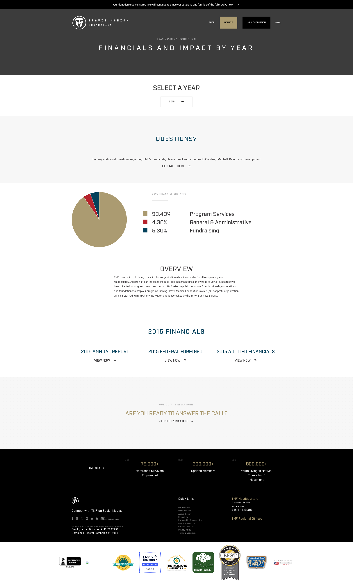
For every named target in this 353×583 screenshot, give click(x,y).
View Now (102, 360)
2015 (172, 101)
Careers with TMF (186, 526)
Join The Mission (256, 22)
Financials (183, 517)
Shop (212, 22)
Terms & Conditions (187, 533)
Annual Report (184, 514)
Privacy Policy (184, 529)
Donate (228, 22)
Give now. (227, 4)
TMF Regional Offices (247, 519)
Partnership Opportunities (190, 520)
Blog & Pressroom (186, 523)
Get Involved (184, 507)
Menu (278, 22)
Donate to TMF (185, 510)
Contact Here (173, 166)
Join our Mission (173, 421)
